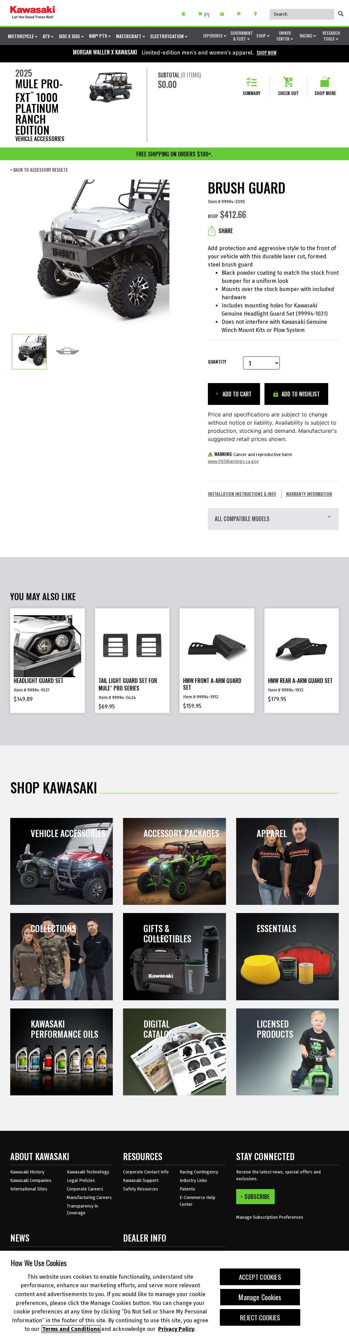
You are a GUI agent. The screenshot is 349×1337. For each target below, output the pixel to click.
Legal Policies (81, 1180)
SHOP (261, 36)
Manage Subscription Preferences (269, 1217)
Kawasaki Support (140, 1180)
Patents (187, 1188)
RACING (306, 36)
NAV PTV (98, 35)
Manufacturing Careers (89, 1197)
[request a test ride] (241, 14)
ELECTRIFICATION (167, 36)
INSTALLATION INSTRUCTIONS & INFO (242, 493)
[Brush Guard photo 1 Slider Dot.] (29, 351)
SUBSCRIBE (257, 1196)
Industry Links (193, 1180)
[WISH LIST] (224, 14)
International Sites (28, 1188)
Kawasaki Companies (30, 1180)
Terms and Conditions (71, 1329)
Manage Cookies (260, 1297)
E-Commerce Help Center (197, 1201)
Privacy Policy (176, 1329)
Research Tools (331, 36)
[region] (174, 1294)
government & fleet (241, 36)
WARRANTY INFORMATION (309, 493)
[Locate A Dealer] (258, 14)
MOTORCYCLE (21, 36)
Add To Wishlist (300, 394)
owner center (283, 36)
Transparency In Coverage (82, 1209)
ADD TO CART (236, 394)
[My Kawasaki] (186, 14)
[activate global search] (341, 13)
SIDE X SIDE (70, 36)
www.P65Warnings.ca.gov (233, 461)
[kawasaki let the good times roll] (32, 13)
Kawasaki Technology (88, 1171)
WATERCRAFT (129, 36)
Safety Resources (140, 1188)
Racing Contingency (199, 1171)
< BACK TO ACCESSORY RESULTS (39, 170)
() (206, 14)
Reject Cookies (260, 1317)
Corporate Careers (85, 1188)
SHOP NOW (266, 52)
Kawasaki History (27, 1171)
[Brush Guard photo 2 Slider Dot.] (67, 351)
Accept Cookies (260, 1277)
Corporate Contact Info (146, 1171)
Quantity (217, 362)
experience (213, 36)
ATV (47, 36)
